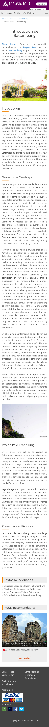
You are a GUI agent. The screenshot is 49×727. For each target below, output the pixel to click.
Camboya (12, 18)
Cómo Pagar (8, 675)
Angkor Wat (29, 47)
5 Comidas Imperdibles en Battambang (22, 595)
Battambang (23, 18)
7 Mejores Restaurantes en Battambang (23, 589)
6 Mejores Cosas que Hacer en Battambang (24, 586)
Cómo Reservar (31, 671)
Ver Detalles (24, 658)
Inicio (4, 18)
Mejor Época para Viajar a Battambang (22, 592)
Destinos (18, 13)
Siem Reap (8, 44)
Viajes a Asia (6, 13)
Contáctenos (29, 13)
